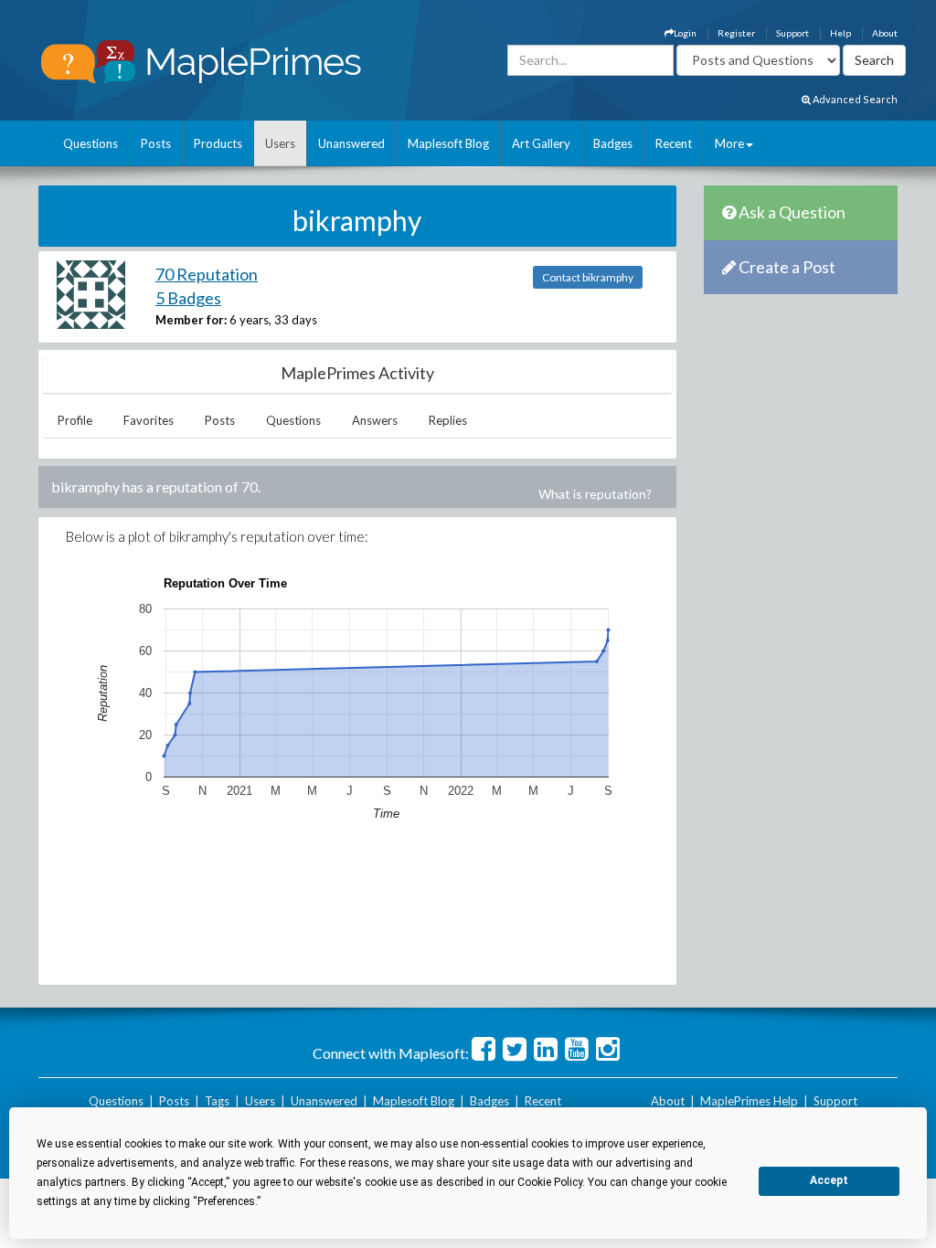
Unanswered (351, 143)
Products (218, 143)
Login (685, 32)
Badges (613, 143)
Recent (673, 143)
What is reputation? (595, 494)
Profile (75, 420)
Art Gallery (541, 143)
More (729, 143)
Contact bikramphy (587, 277)
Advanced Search (854, 99)
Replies (448, 420)
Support (792, 32)
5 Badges (188, 298)
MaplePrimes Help (749, 1101)
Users (280, 143)
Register (736, 32)
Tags (217, 1101)
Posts (156, 143)
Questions (90, 143)
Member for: (191, 319)
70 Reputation (206, 274)
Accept (829, 1180)
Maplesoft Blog (448, 143)
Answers (375, 420)
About (885, 32)
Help (840, 32)
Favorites (148, 420)
